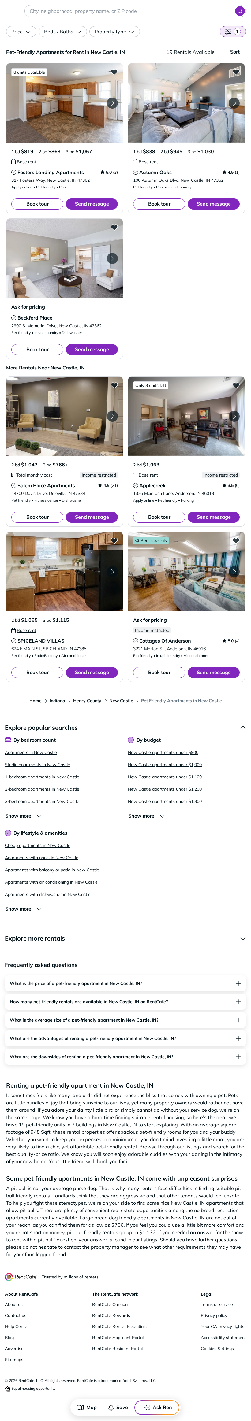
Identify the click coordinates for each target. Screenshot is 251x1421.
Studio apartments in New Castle (37, 764)
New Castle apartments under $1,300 (165, 801)
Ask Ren (162, 1407)
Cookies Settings (217, 1348)
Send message (92, 204)
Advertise (14, 1348)
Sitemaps (14, 1359)
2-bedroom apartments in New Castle (42, 789)
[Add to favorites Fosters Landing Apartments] (114, 71)
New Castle (121, 700)
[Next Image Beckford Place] (112, 258)
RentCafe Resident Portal (117, 1348)
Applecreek (152, 485)
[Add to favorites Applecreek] (236, 385)
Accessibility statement (223, 1337)
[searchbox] (135, 11)
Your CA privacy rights (222, 1326)
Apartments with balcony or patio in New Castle (52, 870)
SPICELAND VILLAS (40, 641)
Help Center (17, 1326)
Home (35, 700)
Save (122, 1407)
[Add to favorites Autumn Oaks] (236, 71)
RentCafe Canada (110, 1304)
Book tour (37, 204)
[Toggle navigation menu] (12, 11)
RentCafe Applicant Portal (118, 1337)
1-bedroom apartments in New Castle (42, 777)
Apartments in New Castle (31, 752)
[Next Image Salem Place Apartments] (112, 416)
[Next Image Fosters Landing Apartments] (112, 103)
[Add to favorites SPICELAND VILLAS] (114, 540)
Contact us (15, 1315)
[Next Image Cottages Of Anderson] (234, 571)
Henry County (87, 700)
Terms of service (217, 1304)
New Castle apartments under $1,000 (165, 764)
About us (14, 1304)
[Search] (240, 11)
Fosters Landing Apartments (50, 172)
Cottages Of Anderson (165, 641)
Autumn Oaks (155, 172)
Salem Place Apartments (46, 485)
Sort (235, 52)
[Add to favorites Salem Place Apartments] (114, 385)
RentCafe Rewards (111, 1315)
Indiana (57, 700)
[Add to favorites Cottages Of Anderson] (236, 540)
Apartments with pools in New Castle (41, 857)
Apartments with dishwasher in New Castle (48, 894)
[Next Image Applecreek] (234, 416)
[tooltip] (23, 162)
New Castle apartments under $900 (163, 752)
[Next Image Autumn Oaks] (234, 103)
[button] (64, 103)
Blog (9, 1337)
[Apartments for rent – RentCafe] (21, 1277)
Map (91, 1407)
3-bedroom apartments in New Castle (42, 801)
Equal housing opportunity (32, 1388)
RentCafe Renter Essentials (119, 1326)
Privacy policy (214, 1315)
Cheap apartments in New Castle (37, 845)
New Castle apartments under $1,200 (165, 789)
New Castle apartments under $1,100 (165, 777)
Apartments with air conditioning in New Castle (51, 882)
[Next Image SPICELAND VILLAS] (112, 571)
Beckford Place (34, 318)
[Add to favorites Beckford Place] (114, 227)
